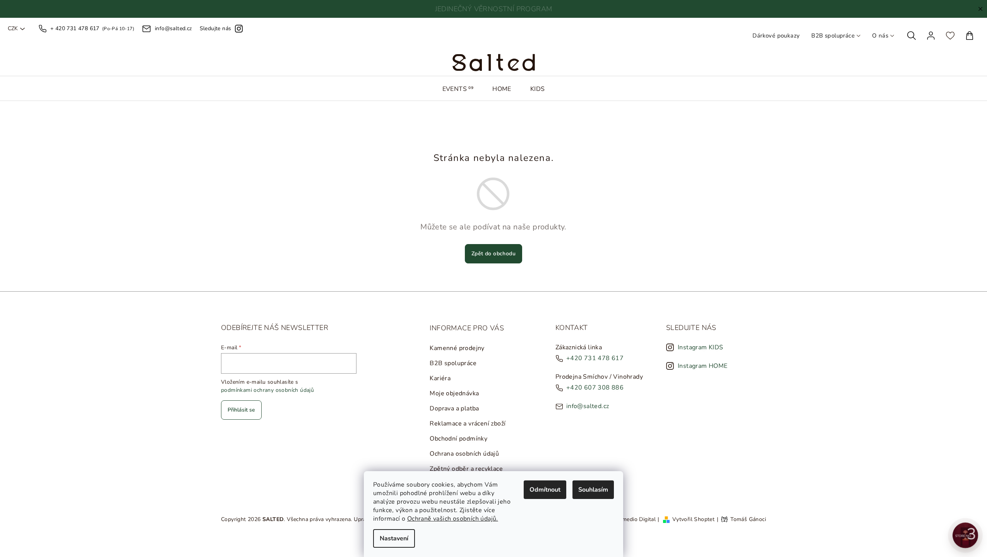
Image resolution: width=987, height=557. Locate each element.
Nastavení (394, 538)
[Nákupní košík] (969, 35)
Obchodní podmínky (458, 438)
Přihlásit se (241, 409)
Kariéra (440, 378)
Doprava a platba (454, 408)
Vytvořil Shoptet (693, 519)
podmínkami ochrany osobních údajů (267, 390)
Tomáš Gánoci (748, 519)
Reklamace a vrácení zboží (467, 423)
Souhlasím (593, 489)
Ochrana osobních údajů (464, 453)
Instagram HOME (703, 366)
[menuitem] (458, 89)
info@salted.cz (587, 406)
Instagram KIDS (700, 347)
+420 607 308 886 (595, 387)
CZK (13, 28)
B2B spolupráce (833, 35)
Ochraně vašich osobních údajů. (452, 518)
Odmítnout (544, 489)
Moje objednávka (454, 393)
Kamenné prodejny (457, 348)
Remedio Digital (635, 519)
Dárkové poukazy (776, 35)
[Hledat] (911, 35)
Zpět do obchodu (493, 253)
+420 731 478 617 (595, 358)
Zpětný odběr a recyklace (466, 469)
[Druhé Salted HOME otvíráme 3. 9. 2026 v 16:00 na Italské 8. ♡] (965, 535)
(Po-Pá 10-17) (92, 28)
